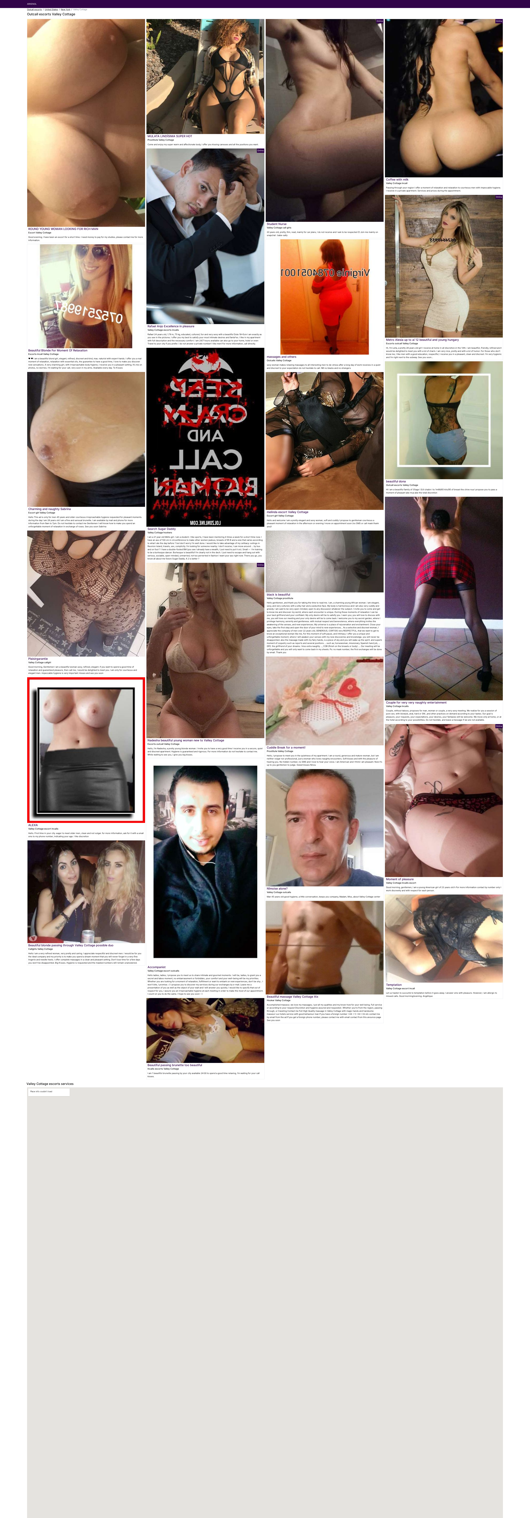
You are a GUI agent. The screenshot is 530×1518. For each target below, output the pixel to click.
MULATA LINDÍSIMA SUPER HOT (170, 136)
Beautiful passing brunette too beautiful (175, 1065)
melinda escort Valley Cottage (287, 512)
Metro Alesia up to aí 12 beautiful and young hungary (422, 339)
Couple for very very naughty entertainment (416, 702)
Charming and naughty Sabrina (49, 509)
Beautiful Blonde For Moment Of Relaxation (57, 350)
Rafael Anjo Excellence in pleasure (171, 326)
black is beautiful (278, 594)
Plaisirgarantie (38, 658)
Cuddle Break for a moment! (286, 747)
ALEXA (33, 825)
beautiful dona (396, 481)
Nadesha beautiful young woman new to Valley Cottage (186, 740)
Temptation (394, 984)
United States (51, 9)
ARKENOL (32, 4)
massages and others (281, 356)
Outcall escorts (34, 9)
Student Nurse (277, 224)
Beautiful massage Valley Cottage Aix (292, 996)
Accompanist (157, 967)
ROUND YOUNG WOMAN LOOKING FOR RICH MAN (63, 229)
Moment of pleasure (400, 879)
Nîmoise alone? (277, 888)
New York (65, 9)
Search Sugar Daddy (162, 529)
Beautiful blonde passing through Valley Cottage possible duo (70, 945)
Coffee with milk (397, 179)
